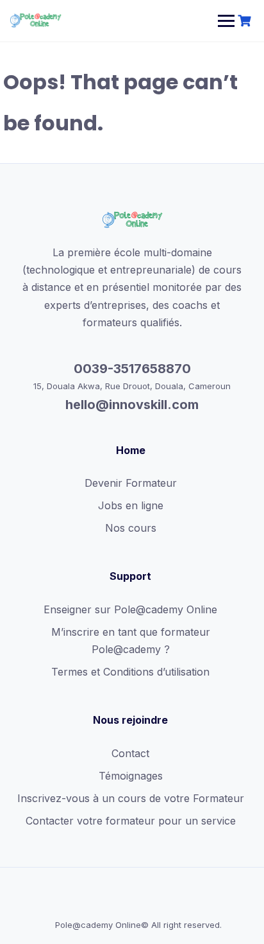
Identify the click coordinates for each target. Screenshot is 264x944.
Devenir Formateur (131, 482)
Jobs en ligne (130, 505)
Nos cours (130, 527)
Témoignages (131, 775)
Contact (130, 753)
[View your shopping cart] (246, 21)
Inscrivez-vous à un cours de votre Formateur (130, 798)
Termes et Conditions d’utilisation (130, 671)
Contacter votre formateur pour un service (131, 820)
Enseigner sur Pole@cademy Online (130, 609)
